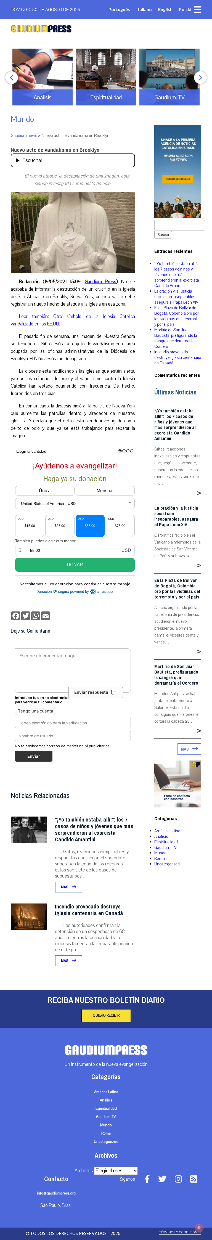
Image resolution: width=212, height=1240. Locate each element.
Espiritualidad (166, 842)
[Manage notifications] (199, 1227)
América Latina (167, 831)
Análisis (161, 836)
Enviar (33, 756)
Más (65, 887)
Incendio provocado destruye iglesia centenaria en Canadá (89, 910)
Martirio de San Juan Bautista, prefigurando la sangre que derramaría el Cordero (175, 338)
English (165, 9)
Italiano (144, 9)
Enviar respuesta (91, 692)
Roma (159, 858)
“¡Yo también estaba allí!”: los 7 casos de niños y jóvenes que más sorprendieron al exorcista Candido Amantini (94, 830)
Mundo (22, 119)
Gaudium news (24, 135)
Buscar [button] (163, 234)
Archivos (84, 1170)
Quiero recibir (106, 1015)
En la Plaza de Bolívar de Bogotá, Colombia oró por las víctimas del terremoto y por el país (177, 316)
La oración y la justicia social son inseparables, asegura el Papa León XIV (176, 296)
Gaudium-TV (165, 847)
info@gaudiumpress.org (56, 1193)
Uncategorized (167, 864)
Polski (185, 9)
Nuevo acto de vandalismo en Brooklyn (55, 150)
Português (119, 9)
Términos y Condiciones (180, 1232)
